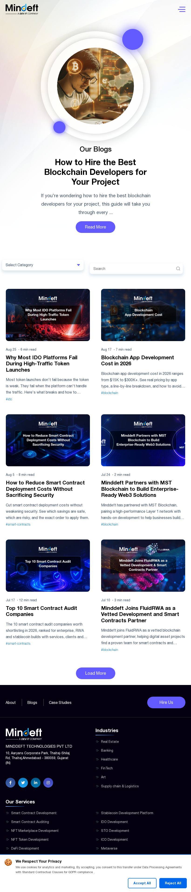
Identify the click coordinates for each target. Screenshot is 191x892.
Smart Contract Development (34, 813)
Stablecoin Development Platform (127, 813)
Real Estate (110, 741)
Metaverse (109, 848)
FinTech (107, 768)
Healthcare (109, 759)
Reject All (173, 883)
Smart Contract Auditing (30, 822)
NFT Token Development (30, 839)
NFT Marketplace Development (35, 831)
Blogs (32, 702)
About (11, 702)
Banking (107, 750)
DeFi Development (25, 848)
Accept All (142, 883)
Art (103, 777)
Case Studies (60, 702)
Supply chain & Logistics (120, 786)
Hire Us (166, 702)
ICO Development (114, 839)
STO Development (115, 831)
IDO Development (114, 822)
